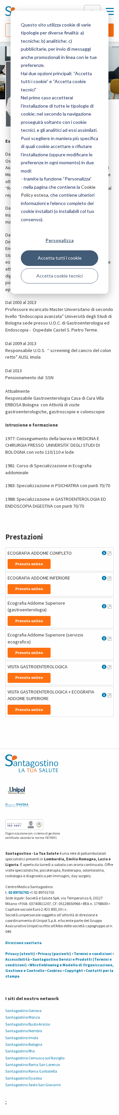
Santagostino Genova (23, 1010)
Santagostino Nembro (23, 1030)
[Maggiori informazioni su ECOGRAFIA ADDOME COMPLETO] (109, 553)
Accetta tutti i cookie (60, 258)
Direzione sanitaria (23, 942)
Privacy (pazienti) (54, 953)
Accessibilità (17, 959)
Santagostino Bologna (23, 1044)
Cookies (54, 970)
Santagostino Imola (21, 1037)
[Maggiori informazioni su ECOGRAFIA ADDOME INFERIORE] (109, 578)
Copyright (73, 970)
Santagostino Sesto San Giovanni (33, 1084)
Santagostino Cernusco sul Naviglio (34, 1057)
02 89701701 (18, 892)
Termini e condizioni (93, 953)
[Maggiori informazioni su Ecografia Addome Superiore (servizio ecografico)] (109, 638)
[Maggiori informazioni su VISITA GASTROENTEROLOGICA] (109, 667)
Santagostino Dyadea (23, 1078)
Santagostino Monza (22, 1017)
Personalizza (60, 240)
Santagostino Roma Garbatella (31, 1071)
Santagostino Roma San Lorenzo (32, 1064)
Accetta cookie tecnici (59, 276)
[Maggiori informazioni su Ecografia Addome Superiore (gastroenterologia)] (109, 606)
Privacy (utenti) (20, 953)
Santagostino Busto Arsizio (27, 1024)
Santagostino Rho (20, 1050)
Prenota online (29, 563)
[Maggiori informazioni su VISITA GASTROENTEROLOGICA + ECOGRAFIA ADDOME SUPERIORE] (109, 695)
